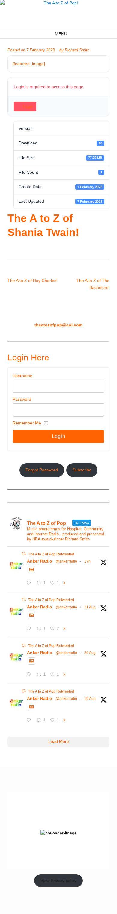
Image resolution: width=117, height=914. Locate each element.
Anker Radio (39, 561)
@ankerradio (66, 561)
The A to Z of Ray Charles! (33, 280)
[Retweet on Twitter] (24, 554)
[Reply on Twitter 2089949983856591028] (30, 721)
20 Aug (90, 653)
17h (87, 561)
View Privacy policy (58, 880)
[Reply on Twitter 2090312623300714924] (30, 675)
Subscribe (82, 469)
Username (22, 375)
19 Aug (90, 699)
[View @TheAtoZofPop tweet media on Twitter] (31, 569)
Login (27, 106)
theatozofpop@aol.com (58, 324)
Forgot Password (42, 469)
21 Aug (90, 607)
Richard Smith (77, 50)
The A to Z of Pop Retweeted (51, 554)
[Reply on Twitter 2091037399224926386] (30, 583)
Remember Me (27, 423)
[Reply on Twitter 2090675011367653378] (30, 629)
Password (22, 399)
